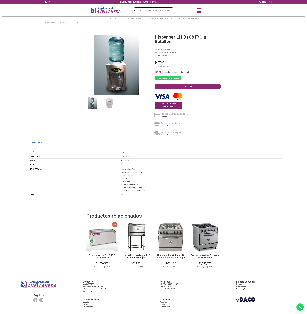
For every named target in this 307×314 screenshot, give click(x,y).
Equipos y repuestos (187, 18)
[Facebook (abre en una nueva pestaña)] (46, 2)
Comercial (124, 165)
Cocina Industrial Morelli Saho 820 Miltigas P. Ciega (170, 256)
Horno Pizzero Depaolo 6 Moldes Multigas (136, 256)
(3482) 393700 (266, 2)
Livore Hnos (125, 161)
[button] (168, 78)
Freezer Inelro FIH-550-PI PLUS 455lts (102, 256)
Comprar (187, 86)
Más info (165, 116)
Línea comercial (134, 18)
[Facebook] (35, 300)
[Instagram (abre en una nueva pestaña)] (49, 2)
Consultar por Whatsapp (169, 78)
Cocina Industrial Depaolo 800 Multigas (205, 256)
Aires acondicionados (160, 18)
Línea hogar (113, 18)
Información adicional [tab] (35, 143)
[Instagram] (41, 300)
